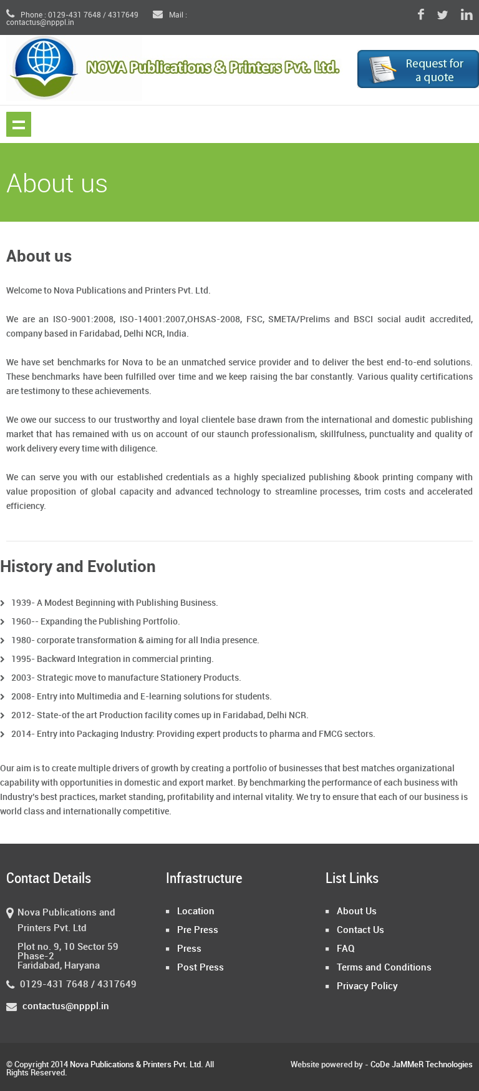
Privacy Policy (367, 987)
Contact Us (360, 930)
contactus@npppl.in (65, 1007)
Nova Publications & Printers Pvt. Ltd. (136, 1064)
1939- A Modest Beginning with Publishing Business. (114, 603)
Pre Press (197, 930)
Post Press (200, 968)
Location (196, 912)
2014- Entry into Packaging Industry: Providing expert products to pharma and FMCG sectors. (193, 734)
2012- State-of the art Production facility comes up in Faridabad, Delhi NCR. (160, 715)
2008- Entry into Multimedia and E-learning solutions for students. (141, 696)
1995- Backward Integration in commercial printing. (112, 659)
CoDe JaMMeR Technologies (421, 1064)
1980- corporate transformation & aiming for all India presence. (135, 640)
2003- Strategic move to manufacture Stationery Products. (126, 678)
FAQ (346, 949)
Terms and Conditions (384, 968)
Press (189, 949)
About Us (357, 912)
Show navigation (18, 124)
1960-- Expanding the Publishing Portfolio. (95, 621)
